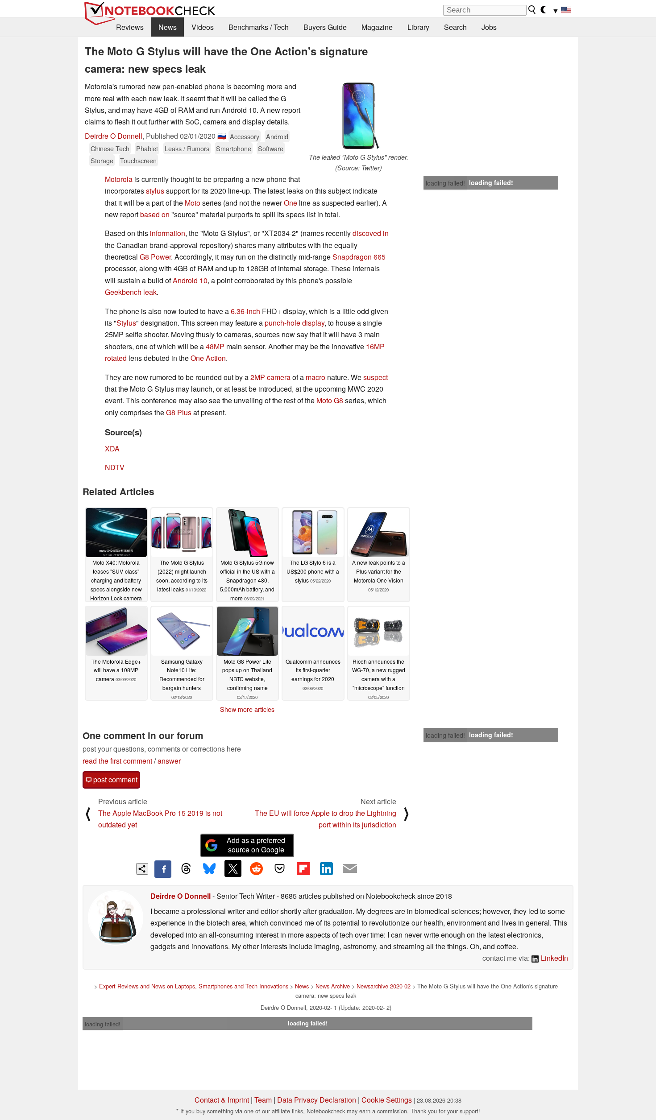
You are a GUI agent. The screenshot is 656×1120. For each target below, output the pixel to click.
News (167, 27)
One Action (208, 358)
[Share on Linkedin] (326, 868)
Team (263, 1100)
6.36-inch (245, 311)
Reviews (130, 27)
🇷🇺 (221, 136)
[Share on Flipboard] (303, 868)
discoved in (371, 233)
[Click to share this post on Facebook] (162, 868)
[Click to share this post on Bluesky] (209, 868)
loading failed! (445, 182)
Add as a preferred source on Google (256, 845)
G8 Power (155, 257)
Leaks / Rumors (187, 148)
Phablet (147, 148)
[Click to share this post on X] (232, 868)
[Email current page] (349, 868)
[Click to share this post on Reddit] (256, 868)
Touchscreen (138, 160)
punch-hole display (294, 323)
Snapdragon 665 (359, 257)
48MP (215, 346)
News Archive (333, 986)
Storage (102, 160)
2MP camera (270, 377)
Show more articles (247, 709)
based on (155, 214)
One (290, 203)
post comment (114, 779)
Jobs (489, 27)
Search (455, 27)
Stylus (126, 323)
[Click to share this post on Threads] (186, 868)
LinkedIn (553, 958)
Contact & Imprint (222, 1100)
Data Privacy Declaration (316, 1100)
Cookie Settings (386, 1100)
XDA (112, 448)
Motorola (119, 179)
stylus (155, 191)
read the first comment (117, 761)
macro (315, 377)
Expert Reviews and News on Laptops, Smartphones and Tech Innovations (193, 986)
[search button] (532, 9)
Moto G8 (329, 400)
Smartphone (233, 148)
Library (418, 27)
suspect (375, 377)
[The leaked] (358, 116)
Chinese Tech (110, 148)
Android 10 (190, 280)
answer (169, 761)
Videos (202, 27)
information (167, 233)
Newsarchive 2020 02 (384, 986)
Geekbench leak (131, 292)
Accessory (244, 136)
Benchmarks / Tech (258, 27)
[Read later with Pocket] (279, 868)
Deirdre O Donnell (113, 136)
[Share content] (142, 869)
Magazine (377, 27)
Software (270, 148)
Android (277, 136)
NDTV (115, 467)
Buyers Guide (325, 27)
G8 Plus (178, 412)
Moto (192, 203)
